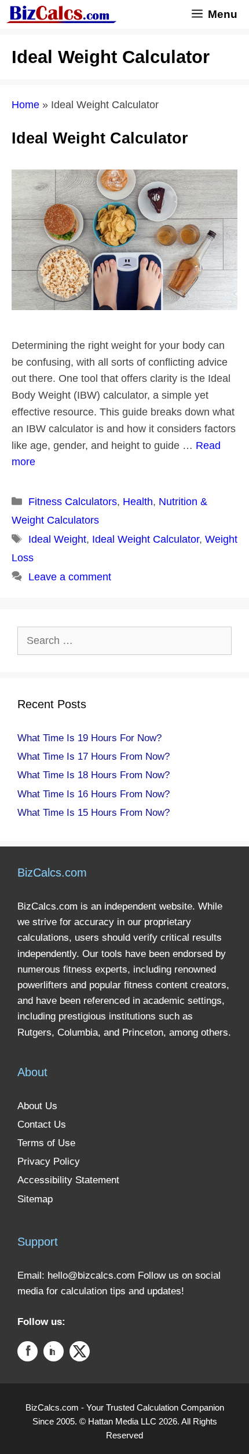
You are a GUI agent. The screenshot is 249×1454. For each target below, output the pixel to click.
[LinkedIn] (53, 1353)
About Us (37, 1105)
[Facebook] (27, 1353)
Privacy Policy (48, 1161)
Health (138, 501)
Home (25, 105)
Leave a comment (69, 577)
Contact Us (41, 1124)
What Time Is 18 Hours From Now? (93, 775)
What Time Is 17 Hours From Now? (93, 756)
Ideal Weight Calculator (100, 138)
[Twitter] (79, 1353)
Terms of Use (46, 1143)
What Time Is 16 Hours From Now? (93, 794)
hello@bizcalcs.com (91, 1275)
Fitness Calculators (72, 501)
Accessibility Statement (68, 1180)
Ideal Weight (57, 539)
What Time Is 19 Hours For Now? (89, 737)
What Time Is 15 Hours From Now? (93, 812)
